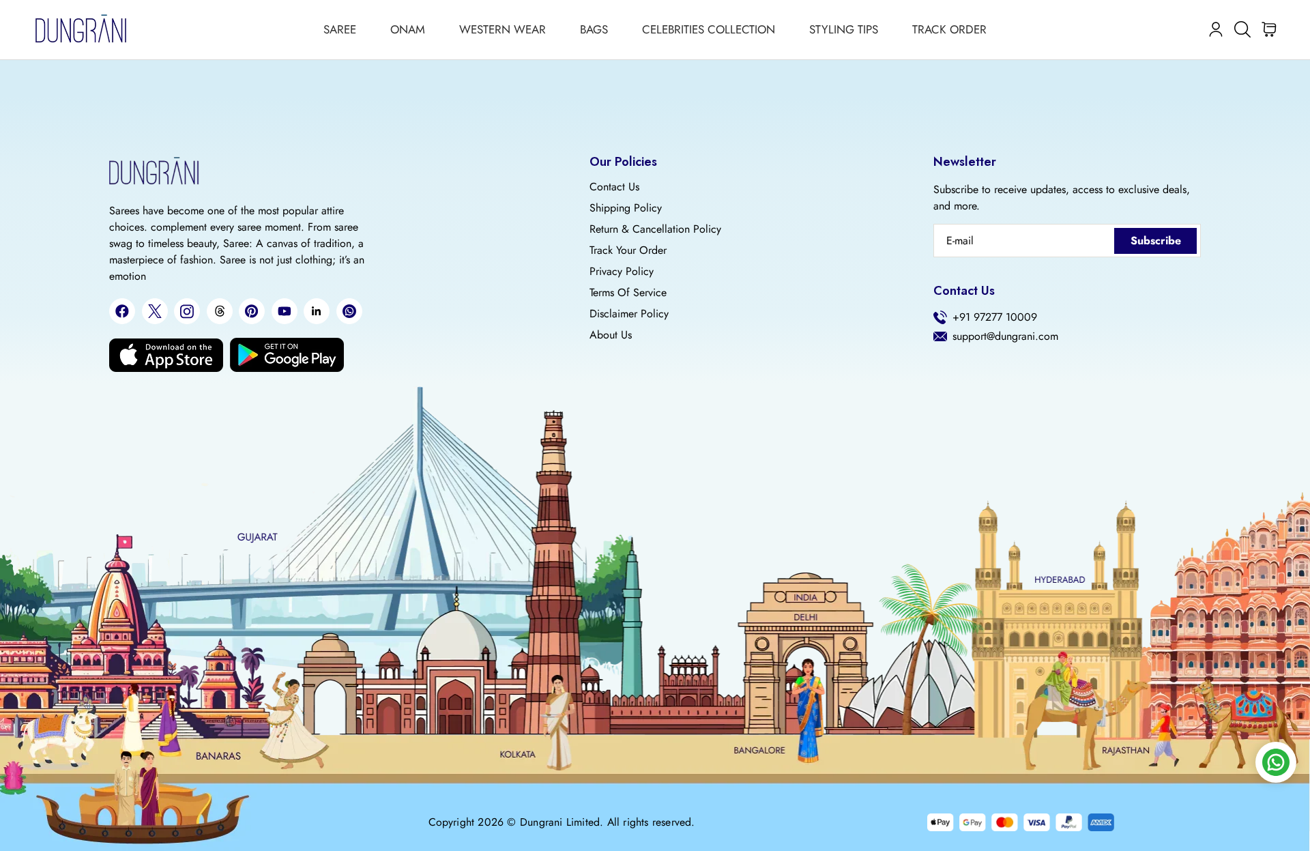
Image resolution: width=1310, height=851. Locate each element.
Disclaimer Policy (629, 313)
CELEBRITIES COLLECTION (708, 29)
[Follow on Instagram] (187, 311)
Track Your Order (628, 250)
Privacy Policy (622, 271)
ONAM (407, 29)
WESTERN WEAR (502, 29)
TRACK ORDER (949, 29)
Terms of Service (628, 292)
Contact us (614, 187)
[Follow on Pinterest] (252, 311)
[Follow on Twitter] (155, 311)
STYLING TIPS (843, 29)
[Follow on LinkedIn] (316, 311)
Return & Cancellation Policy (655, 229)
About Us (611, 335)
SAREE (339, 29)
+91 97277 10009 (994, 317)
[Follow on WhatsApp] (349, 311)
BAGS (594, 29)
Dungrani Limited (560, 822)
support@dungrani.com (1005, 336)
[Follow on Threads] (220, 311)
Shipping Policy (626, 208)
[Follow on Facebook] (122, 311)
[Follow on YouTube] (284, 311)
